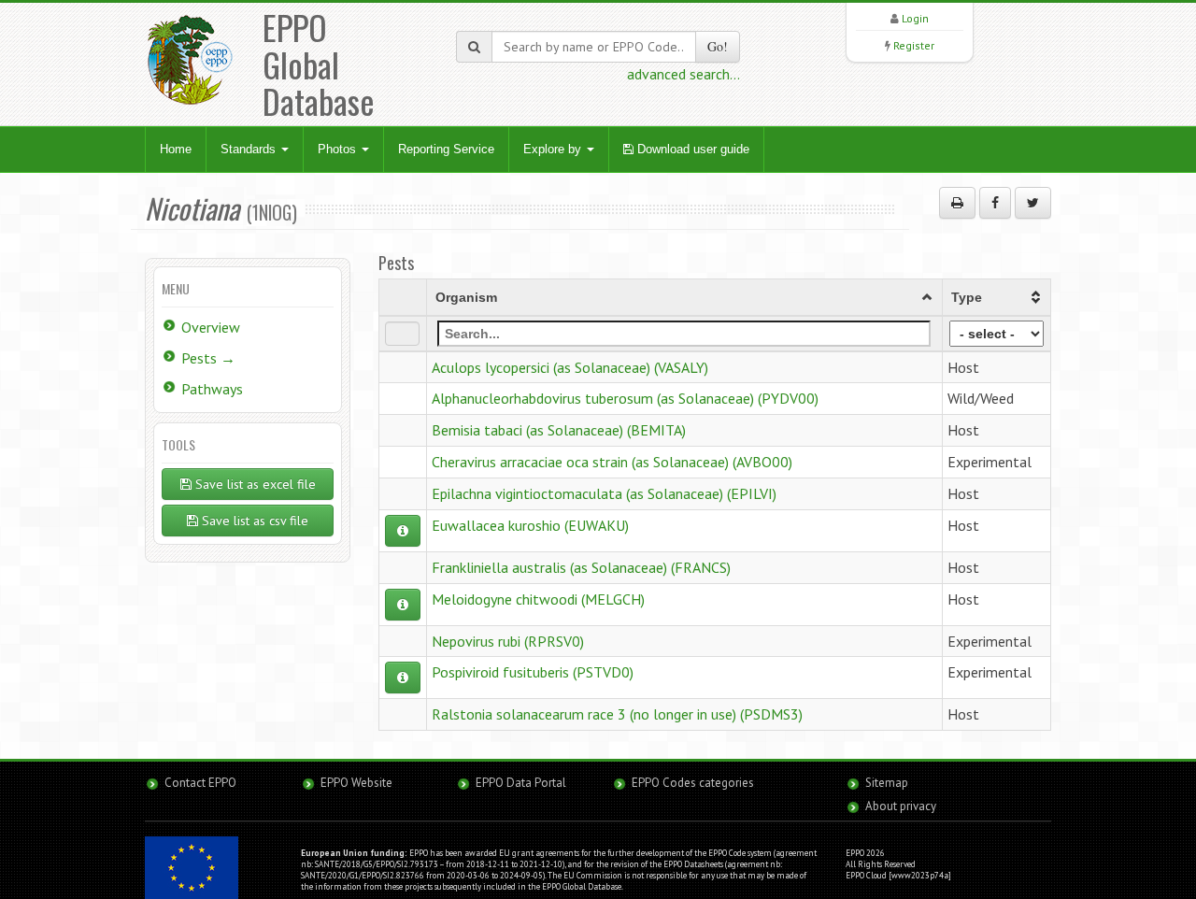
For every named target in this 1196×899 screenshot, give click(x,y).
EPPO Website (356, 783)
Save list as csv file (253, 520)
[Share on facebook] (995, 203)
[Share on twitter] (1033, 203)
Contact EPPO (200, 783)
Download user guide (691, 149)
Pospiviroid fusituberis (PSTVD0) (533, 672)
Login (915, 18)
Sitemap (886, 783)
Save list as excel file (254, 484)
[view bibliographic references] (402, 531)
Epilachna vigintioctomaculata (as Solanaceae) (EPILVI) (604, 493)
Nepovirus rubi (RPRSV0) (508, 641)
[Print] (957, 203)
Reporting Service (446, 149)
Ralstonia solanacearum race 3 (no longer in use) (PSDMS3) (617, 714)
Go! (717, 46)
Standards (250, 149)
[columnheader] (684, 297)
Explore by (554, 149)
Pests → (208, 358)
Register (913, 45)
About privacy (900, 806)
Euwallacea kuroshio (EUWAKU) (530, 525)
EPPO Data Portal (521, 783)
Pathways (212, 388)
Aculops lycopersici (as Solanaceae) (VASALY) (570, 367)
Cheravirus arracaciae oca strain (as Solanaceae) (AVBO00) (612, 461)
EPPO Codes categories (693, 783)
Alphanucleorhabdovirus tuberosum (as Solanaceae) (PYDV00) (625, 398)
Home (176, 149)
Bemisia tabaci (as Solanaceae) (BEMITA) (559, 430)
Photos (339, 149)
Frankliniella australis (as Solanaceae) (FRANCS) (581, 567)
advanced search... (683, 73)
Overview (210, 327)
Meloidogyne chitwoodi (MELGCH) (538, 599)
